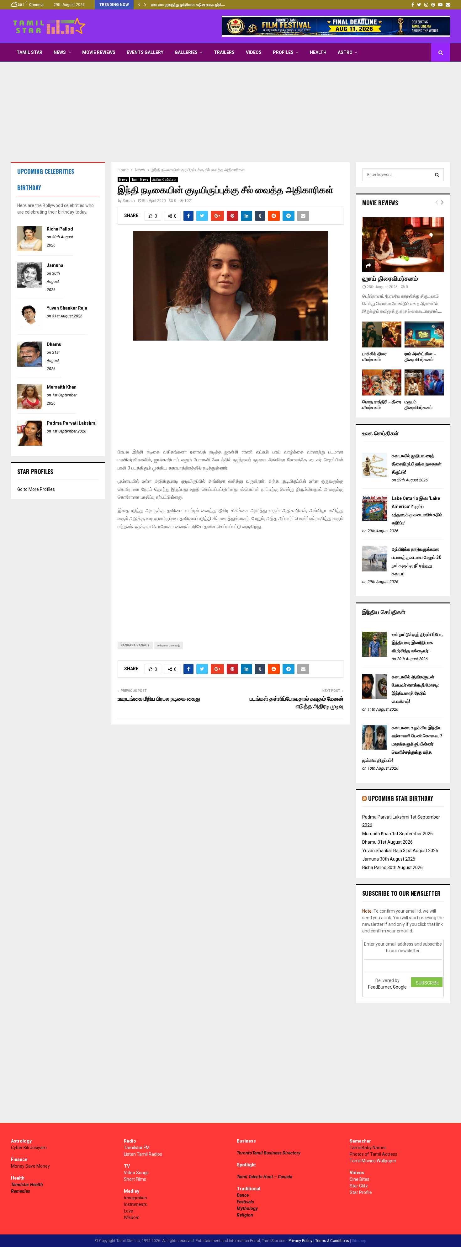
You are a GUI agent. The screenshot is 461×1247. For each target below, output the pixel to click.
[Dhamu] (29, 365)
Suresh (129, 201)
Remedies (20, 1191)
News (60, 52)
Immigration (135, 1197)
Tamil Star (29, 52)
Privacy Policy (300, 1241)
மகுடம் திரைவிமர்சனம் (418, 404)
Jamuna (55, 265)
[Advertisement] (230, 112)
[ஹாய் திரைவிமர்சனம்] (403, 244)
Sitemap (359, 1241)
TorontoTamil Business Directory (268, 1152)
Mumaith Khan (62, 387)
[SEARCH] (437, 174)
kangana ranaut (135, 645)
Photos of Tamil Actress (373, 1154)
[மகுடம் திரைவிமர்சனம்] (424, 382)
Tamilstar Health (27, 1184)
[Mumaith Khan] (29, 407)
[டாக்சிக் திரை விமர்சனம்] (381, 334)
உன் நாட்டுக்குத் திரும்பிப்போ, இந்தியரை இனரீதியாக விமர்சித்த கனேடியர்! (417, 642)
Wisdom (132, 1217)
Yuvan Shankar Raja (67, 307)
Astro (345, 52)
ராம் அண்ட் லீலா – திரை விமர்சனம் (420, 356)
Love (128, 1210)
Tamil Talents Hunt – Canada (264, 1176)
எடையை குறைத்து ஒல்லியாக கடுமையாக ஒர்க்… (188, 5)
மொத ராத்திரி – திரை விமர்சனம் (381, 404)
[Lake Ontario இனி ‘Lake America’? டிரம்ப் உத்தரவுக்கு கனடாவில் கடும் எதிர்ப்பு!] (374, 519)
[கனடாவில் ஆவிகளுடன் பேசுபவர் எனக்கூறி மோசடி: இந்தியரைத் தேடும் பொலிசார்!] (374, 697)
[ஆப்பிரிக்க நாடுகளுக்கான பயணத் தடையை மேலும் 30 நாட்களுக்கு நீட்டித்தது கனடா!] (374, 569)
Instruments (135, 1204)
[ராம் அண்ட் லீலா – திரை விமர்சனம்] (424, 334)
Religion (245, 1215)
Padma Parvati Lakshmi (72, 423)
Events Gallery (145, 52)
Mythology (247, 1208)
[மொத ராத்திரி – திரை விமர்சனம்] (381, 382)
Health (318, 52)
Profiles (283, 52)
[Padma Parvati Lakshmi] (29, 444)
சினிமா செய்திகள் (164, 179)
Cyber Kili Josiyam (29, 1147)
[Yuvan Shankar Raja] (29, 328)
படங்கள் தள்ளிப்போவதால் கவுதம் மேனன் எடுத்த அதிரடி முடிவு (296, 702)
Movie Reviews (98, 52)
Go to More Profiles (36, 489)
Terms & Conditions (332, 1241)
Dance (243, 1195)
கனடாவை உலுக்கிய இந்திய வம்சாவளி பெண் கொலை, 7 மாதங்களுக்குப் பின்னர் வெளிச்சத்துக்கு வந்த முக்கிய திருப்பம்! (402, 744)
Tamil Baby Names (368, 1147)
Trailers (224, 52)
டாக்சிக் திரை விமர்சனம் (374, 356)
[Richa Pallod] (29, 249)
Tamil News (139, 179)
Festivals (245, 1201)
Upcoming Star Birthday (400, 798)
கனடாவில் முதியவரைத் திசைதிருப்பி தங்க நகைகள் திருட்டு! (417, 464)
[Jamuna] (29, 286)
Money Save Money (30, 1166)
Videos (254, 52)
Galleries (186, 52)
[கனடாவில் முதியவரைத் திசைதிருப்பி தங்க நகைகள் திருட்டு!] (374, 476)
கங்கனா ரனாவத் (168, 645)
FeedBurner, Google (387, 987)
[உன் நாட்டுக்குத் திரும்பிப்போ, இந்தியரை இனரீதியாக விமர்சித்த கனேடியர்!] (374, 655)
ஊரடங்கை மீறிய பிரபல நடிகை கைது (159, 699)
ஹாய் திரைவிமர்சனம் (390, 278)
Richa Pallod (60, 228)
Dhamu (54, 344)
